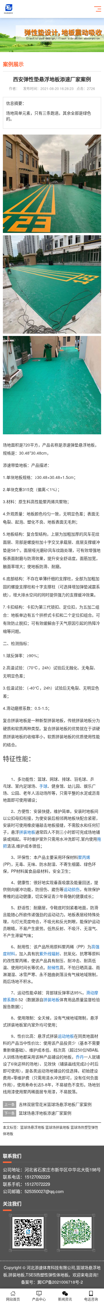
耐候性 (53, 967)
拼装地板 (27, 832)
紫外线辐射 (49, 953)
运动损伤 (72, 889)
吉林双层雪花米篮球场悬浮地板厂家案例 (55, 1104)
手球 (43, 786)
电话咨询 (91, 1299)
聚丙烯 (84, 857)
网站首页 (13, 1299)
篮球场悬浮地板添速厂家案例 (45, 1113)
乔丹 (80, 1057)
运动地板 (66, 1036)
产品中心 (39, 1299)
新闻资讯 (65, 1299)
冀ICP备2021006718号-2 (60, 1282)
